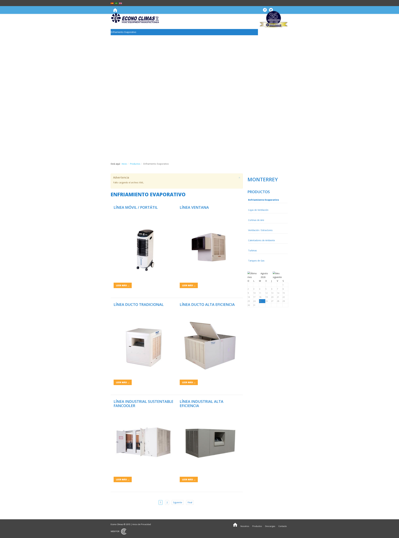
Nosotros (244, 526)
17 (254, 297)
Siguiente (177, 502)
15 (284, 293)
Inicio (124, 163)
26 (266, 301)
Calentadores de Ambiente (124, 56)
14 (278, 293)
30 (249, 305)
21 (278, 297)
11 (260, 293)
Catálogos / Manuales (122, 103)
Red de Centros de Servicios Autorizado (131, 83)
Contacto (282, 526)
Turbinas (115, 63)
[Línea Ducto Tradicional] (144, 344)
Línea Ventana (194, 207)
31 (254, 305)
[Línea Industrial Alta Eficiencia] (210, 441)
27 (272, 301)
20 (272, 297)
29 (284, 301)
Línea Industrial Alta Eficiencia (201, 403)
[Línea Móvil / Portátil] (144, 247)
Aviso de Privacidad (141, 524)
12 (266, 293)
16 (249, 297)
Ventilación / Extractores (123, 50)
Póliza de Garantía (120, 89)
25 (260, 301)
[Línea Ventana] (210, 247)
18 (260, 297)
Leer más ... (122, 285)
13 (272, 293)
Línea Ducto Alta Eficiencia (207, 304)
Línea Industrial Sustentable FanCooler (143, 403)
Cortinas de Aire (119, 44)
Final (189, 502)
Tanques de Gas (119, 69)
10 (254, 293)
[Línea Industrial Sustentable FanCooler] (144, 441)
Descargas (270, 526)
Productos (135, 163)
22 (284, 297)
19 (266, 297)
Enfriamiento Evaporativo (123, 32)
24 (254, 301)
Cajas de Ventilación (121, 38)
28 (278, 301)
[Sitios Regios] (123, 531)
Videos (114, 109)
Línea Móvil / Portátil (136, 207)
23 (249, 301)
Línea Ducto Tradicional (139, 304)
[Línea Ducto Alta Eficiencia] (210, 344)
